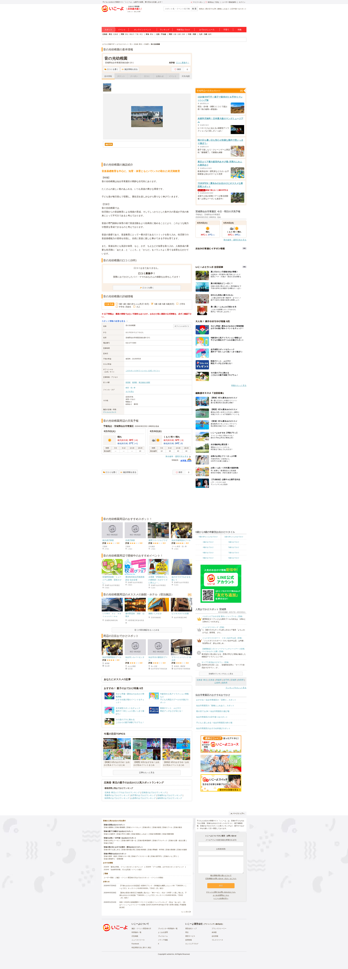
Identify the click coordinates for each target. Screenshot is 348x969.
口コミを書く (112, 69)
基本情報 (108, 76)
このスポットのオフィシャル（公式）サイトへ (143, 371)
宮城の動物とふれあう (139, 834)
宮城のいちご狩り (170, 856)
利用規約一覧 (136, 932)
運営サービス (190, 936)
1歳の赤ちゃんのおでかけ (233, 537)
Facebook (135, 944)
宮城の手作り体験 (123, 834)
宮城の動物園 (120, 827)
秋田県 (241, 680)
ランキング (164, 30)
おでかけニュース (207, 30)
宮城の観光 (178, 827)
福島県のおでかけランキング (169, 798)
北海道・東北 (107, 34)
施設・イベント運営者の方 (141, 928)
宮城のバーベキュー (134, 827)
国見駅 (128, 382)
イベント (122, 30)
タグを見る (130, 391)
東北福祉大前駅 (144, 382)
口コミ (147, 76)
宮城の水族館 (182, 850)
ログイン (242, 2)
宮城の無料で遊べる (129, 840)
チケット (121, 76)
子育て (226, 30)
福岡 (209, 34)
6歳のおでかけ (208, 553)
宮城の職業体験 (168, 834)
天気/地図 (186, 76)
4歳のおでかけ (208, 547)
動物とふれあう (223, 9)
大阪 (174, 34)
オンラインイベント (142, 30)
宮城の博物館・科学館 (156, 850)
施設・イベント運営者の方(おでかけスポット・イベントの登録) (139, 878)
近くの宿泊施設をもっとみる (146, 630)
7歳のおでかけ (233, 553)
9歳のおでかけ (233, 558)
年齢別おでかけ (183, 30)
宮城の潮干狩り (156, 856)
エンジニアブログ (191, 944)
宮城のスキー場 (124, 856)
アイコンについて (109, 412)
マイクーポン (198, 2)
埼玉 (141, 34)
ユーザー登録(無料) (229, 2)
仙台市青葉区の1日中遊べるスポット (212, 717)
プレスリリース (217, 940)
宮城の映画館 (141, 850)
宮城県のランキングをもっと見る (221, 674)
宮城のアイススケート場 (140, 856)
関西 (170, 34)
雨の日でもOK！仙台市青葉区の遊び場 (212, 711)
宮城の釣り (147, 827)
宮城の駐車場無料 (144, 840)
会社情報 (215, 936)
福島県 (224, 683)
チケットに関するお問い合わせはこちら (221, 892)
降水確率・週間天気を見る (177, 456)
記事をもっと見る (146, 772)
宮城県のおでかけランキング (169, 795)
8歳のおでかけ (208, 558)
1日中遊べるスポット (238, 9)
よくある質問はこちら (221, 895)
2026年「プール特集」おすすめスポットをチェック (165, 867)
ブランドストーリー (219, 928)
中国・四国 (192, 34)
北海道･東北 (202, 680)
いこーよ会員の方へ (221, 898)
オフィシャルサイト (182, 326)
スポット (108, 30)
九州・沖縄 (203, 34)
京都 (179, 34)
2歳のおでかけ (208, 542)
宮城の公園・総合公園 (177, 840)
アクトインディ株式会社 (213, 924)
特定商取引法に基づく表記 (141, 947)
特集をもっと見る (238, 385)
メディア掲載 (163, 940)
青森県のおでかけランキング (117, 795)
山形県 (217, 683)
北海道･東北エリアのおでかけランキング (122, 792)
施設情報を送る (131, 69)
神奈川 (131, 34)
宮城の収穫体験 (155, 834)
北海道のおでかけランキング (153, 792)
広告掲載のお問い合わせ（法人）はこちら (220, 879)
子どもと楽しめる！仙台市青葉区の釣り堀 (214, 723)
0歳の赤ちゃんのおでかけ (208, 537)
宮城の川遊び (109, 843)
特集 (240, 30)
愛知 (151, 34)
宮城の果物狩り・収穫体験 (113, 859)
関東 (122, 34)
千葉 (137, 34)
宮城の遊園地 (109, 827)
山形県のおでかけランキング (143, 798)
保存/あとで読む (214, 2)
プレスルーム (163, 936)
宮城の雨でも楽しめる (112, 850)
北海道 (115, 34)
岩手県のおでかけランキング (143, 795)
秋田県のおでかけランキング (117, 798)
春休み (201, 9)
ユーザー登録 (109, 878)
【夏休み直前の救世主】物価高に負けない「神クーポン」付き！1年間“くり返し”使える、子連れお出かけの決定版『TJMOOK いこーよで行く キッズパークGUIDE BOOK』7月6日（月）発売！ (153, 895)
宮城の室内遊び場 (128, 850)
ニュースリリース (138, 940)
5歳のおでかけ (233, 547)
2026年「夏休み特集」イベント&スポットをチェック (123, 867)
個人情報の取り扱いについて (221, 875)
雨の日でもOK (211, 9)
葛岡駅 (134, 382)
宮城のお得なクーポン (112, 840)
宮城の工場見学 (109, 834)
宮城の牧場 (157, 827)
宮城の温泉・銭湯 (110, 856)
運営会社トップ (191, 928)
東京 (126, 34)
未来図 (214, 932)
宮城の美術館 (170, 850)
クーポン (134, 76)
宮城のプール (167, 827)
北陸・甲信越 (161, 34)
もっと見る (185, 912)
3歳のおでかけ (233, 542)
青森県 (219, 680)
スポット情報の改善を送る (113, 321)
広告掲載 (135, 936)
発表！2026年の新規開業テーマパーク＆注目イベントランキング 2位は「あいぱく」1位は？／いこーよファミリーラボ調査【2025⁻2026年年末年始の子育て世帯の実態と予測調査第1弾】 (152, 904)
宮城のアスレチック (160, 840)
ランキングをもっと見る (236, 688)
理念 (187, 932)
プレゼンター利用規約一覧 (168, 928)
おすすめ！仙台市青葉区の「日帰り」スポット (216, 700)
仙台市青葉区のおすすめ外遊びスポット (213, 728)
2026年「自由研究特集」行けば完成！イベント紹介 (123, 870)
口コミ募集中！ (182, 63)
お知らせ (160, 76)
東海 (147, 34)
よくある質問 (163, 932)
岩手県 (226, 680)
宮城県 (233, 680)
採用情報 (188, 940)
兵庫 (183, 34)
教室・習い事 (130, 388)
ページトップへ (238, 813)
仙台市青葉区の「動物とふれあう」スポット (215, 705)
